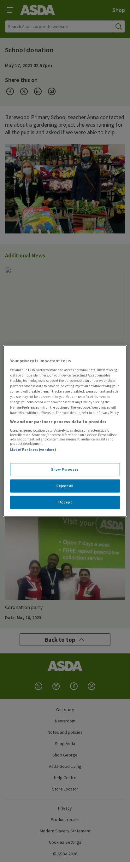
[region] (65, 431)
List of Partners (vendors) (33, 449)
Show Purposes (65, 469)
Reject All (65, 486)
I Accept (65, 502)
